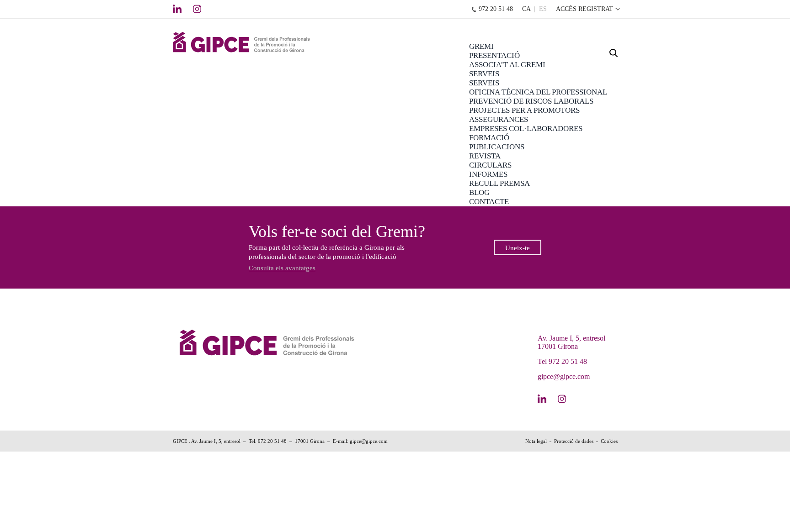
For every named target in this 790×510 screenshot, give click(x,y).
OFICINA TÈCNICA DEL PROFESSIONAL (538, 92)
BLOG (479, 192)
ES (543, 8)
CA (526, 8)
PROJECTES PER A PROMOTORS (524, 110)
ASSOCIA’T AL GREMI (507, 64)
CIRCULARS (490, 165)
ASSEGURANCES (498, 119)
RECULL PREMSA (499, 183)
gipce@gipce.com (564, 376)
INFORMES (488, 174)
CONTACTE (489, 201)
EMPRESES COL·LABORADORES (525, 128)
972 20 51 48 (496, 8)
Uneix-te (517, 248)
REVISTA (485, 156)
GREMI (481, 46)
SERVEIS (484, 73)
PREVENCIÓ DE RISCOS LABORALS (531, 101)
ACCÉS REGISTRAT (584, 8)
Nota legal (536, 441)
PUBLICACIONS (496, 146)
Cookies (609, 441)
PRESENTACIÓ (494, 55)
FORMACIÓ (489, 137)
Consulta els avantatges (282, 268)
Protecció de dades (573, 441)
